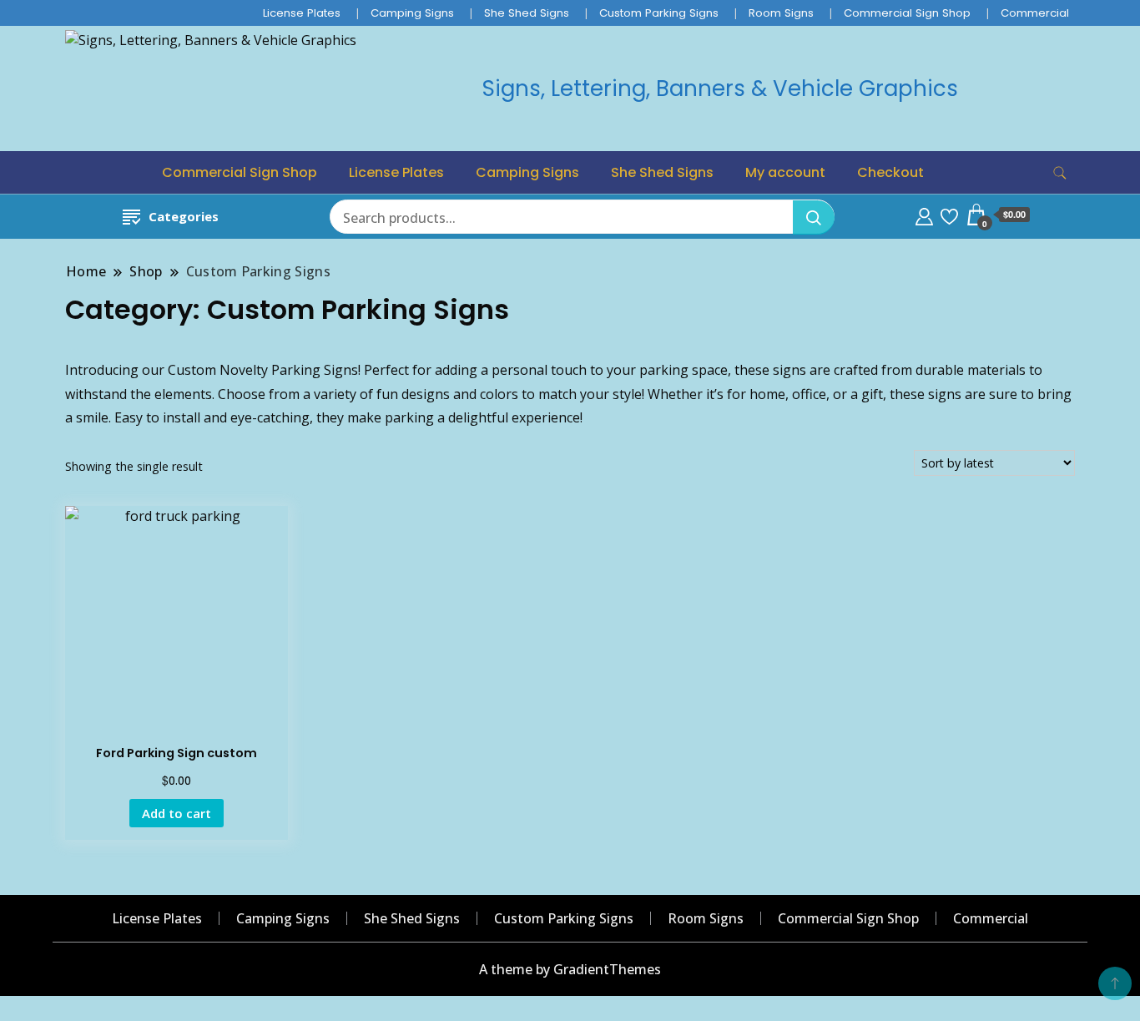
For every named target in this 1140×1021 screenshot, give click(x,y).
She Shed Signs (526, 13)
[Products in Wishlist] (949, 215)
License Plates (301, 13)
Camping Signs (412, 13)
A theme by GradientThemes (570, 969)
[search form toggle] (1060, 173)
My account (785, 172)
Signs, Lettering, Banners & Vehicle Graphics (720, 88)
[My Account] (924, 215)
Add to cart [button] (176, 813)
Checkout (890, 172)
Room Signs (781, 13)
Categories (184, 216)
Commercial (1035, 13)
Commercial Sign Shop (907, 13)
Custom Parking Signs (659, 13)
